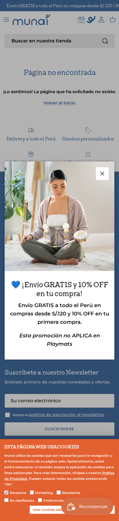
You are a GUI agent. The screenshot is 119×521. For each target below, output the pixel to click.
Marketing (44, 493)
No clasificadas (22, 501)
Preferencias (53, 501)
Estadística (71, 493)
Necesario (18, 493)
